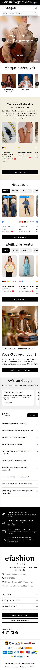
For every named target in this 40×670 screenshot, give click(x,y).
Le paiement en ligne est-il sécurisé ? (15, 477)
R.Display (4, 229)
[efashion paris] (12, 8)
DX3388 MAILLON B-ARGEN (7, 160)
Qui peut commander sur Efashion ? (14, 423)
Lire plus (33, 415)
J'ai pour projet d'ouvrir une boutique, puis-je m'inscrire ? (17, 492)
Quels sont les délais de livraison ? (14, 437)
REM (20, 229)
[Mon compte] (36, 8)
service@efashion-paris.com (15, 574)
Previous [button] (4, 40)
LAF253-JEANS (6, 231)
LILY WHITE (22, 289)
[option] (20, 39)
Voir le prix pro (20, 237)
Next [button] (36, 40)
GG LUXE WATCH (7, 157)
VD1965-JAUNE (6, 291)
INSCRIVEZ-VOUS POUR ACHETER (20, 370)
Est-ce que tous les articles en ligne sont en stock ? (17, 452)
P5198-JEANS (23, 231)
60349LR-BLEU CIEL (25, 291)
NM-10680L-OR (23, 157)
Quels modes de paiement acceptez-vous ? (17, 430)
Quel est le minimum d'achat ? (12, 444)
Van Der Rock (6, 289)
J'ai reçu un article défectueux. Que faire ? (17, 484)
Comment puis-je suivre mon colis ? (14, 460)
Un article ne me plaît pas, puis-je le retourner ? (14, 468)
